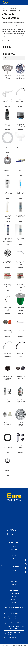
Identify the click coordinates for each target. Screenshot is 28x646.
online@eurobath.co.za (15, 534)
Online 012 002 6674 (12, 530)
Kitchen (14, 570)
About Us (14, 546)
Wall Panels (14, 579)
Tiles (14, 576)
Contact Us (14, 555)
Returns (14, 602)
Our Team (14, 549)
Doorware (14, 582)
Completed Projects (14, 561)
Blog (14, 558)
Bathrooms (14, 573)
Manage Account (14, 594)
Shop (14, 552)
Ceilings (14, 584)
